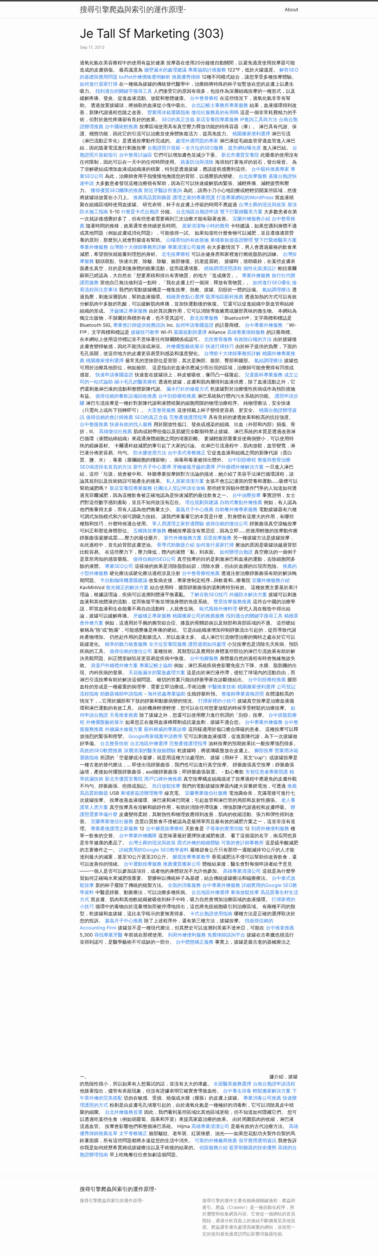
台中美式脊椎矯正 (187, 453)
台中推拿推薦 (280, 928)
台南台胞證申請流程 (274, 1084)
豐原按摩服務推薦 (233, 601)
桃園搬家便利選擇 (251, 133)
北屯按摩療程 (176, 254)
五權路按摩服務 (150, 531)
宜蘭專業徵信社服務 (206, 793)
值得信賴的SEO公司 (154, 559)
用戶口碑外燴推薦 (163, 779)
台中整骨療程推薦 (201, 573)
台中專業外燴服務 (264, 325)
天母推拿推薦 (124, 715)
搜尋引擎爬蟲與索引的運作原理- (133, 9)
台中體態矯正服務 (195, 942)
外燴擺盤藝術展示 (185, 346)
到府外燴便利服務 (270, 828)
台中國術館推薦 (122, 126)
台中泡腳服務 (205, 658)
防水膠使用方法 (149, 453)
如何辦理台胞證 (236, 552)
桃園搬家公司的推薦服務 (198, 616)
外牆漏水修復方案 (124, 729)
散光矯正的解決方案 (127, 587)
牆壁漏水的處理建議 (165, 70)
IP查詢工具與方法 (258, 119)
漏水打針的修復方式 (187, 389)
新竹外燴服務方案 (183, 538)
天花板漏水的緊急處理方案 (156, 672)
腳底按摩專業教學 (192, 857)
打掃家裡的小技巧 (217, 701)
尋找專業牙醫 (108, 935)
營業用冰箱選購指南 (168, 112)
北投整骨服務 (218, 339)
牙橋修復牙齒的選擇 (193, 467)
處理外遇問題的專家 (197, 141)
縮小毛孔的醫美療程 (135, 382)
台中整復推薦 (94, 424)
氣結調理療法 (276, 289)
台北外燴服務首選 (124, 1112)
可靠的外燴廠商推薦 (216, 1140)
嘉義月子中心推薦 (195, 509)
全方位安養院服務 (168, 644)
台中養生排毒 (238, 1091)
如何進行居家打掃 (99, 84)
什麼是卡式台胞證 (140, 211)
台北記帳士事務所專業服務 (219, 105)
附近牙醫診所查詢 (163, 190)
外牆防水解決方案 (248, 594)
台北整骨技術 (114, 743)
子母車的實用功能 (224, 828)
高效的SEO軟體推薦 (101, 750)
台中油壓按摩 (247, 495)
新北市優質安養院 (240, 155)
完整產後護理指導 (188, 417)
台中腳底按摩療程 (165, 828)
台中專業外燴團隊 (138, 835)
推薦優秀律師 (186, 77)
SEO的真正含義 (178, 119)
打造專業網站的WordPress (244, 197)
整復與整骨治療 (274, 460)
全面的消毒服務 (184, 885)
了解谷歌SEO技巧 (209, 594)
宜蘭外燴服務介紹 (251, 219)
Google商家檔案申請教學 (155, 736)
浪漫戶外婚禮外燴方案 (115, 665)
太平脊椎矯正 (134, 1133)
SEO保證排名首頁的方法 (106, 467)
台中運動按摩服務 (143, 864)
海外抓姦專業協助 (166, 694)
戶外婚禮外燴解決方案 (240, 467)
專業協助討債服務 (207, 70)
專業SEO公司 (119, 566)
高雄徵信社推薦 (115, 431)
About (291, 9)
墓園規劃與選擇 (190, 332)
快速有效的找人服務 (131, 424)
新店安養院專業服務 (217, 119)
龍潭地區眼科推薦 (224, 297)
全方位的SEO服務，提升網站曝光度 (223, 148)
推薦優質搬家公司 (182, 864)
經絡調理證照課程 (223, 268)
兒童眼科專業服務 (264, 375)
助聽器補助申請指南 (121, 694)
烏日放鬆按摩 (167, 786)
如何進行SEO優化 (272, 282)
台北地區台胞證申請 (197, 211)
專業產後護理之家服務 (114, 828)
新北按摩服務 (205, 318)
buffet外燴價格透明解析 (144, 77)
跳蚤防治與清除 (197, 162)
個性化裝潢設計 (259, 268)
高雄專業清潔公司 (242, 871)
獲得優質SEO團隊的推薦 (117, 190)
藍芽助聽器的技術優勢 (252, 1147)
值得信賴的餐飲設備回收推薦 (126, 396)
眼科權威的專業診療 (165, 729)
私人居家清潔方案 (185, 481)
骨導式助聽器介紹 (176, 545)
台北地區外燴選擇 (149, 743)
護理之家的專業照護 (193, 197)
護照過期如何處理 (207, 644)
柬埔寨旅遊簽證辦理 (231, 240)
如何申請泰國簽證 (195, 325)
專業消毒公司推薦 (262, 1098)
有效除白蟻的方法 (253, 339)
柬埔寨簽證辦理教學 (141, 793)
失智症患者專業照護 (266, 772)
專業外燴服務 (94, 247)
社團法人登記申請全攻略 (180, 488)
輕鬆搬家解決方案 (272, 1091)
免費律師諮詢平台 (226, 935)
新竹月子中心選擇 (152, 467)
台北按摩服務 (253, 176)
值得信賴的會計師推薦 (109, 417)
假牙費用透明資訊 (257, 1140)
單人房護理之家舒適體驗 (178, 523)
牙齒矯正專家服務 (128, 311)
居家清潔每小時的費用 (205, 226)
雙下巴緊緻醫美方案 (241, 211)
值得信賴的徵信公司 (227, 523)
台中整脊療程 (205, 98)
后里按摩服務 (218, 538)
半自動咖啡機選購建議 (123, 580)
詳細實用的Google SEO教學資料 (154, 850)
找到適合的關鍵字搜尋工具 (123, 91)
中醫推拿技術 (222, 687)
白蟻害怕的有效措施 (187, 240)
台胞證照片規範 (163, 148)
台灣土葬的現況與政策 (262, 204)
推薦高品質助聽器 (152, 197)
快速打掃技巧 (220, 346)
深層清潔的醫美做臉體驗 (150, 750)
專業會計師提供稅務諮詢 (139, 325)
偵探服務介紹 (213, 1147)
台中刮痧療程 (243, 460)
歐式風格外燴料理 (219, 609)
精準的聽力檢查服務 (126, 644)
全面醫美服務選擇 (232, 1084)
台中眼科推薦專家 (270, 169)
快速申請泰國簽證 (114, 375)
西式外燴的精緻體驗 (198, 843)
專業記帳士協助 (155, 665)
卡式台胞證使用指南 (211, 913)
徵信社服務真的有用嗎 (215, 112)
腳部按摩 (264, 750)
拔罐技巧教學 (146, 332)
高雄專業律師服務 (246, 332)
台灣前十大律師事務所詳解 (138, 247)
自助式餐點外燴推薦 (241, 502)
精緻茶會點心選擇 (185, 297)
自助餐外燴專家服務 (236, 509)
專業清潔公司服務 (187, 247)
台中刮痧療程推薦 (178, 396)
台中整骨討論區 (136, 155)
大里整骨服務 (161, 410)
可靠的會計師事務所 (242, 843)
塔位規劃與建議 (201, 502)
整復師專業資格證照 (243, 694)
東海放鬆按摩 (245, 892)
